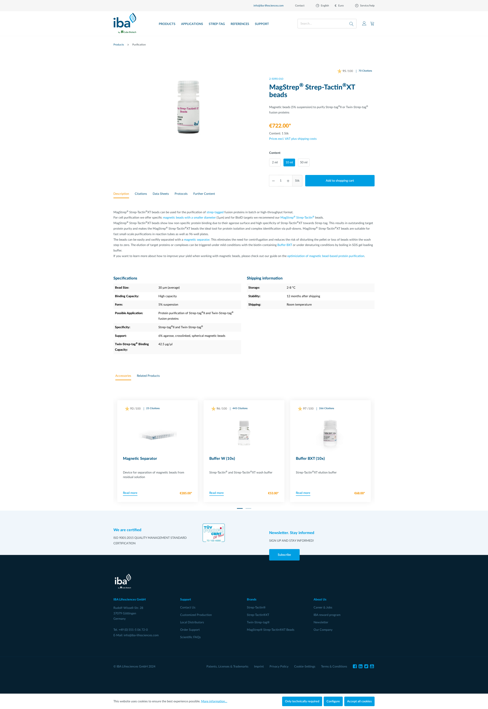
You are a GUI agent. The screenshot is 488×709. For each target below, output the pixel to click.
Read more (130, 492)
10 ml (289, 162)
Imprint (259, 666)
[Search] (351, 23)
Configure (333, 701)
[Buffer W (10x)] (244, 434)
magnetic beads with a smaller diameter (189, 217)
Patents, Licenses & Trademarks (227, 666)
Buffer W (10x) (222, 459)
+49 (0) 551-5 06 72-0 (133, 629)
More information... (214, 701)
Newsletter (321, 622)
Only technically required (302, 701)
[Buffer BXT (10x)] (330, 434)
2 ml (275, 162)
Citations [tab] (141, 193)
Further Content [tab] (204, 193)
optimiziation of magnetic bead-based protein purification (325, 256)
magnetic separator (196, 239)
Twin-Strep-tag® (258, 622)
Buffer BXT (284, 245)
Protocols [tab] (181, 193)
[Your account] (364, 23)
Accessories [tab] (123, 375)
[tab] (121, 194)
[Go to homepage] (124, 22)
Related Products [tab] (148, 375)
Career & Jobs (323, 607)
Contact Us (187, 607)
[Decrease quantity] (273, 180)
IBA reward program (327, 614)
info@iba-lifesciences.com (141, 635)
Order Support (190, 629)
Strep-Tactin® (256, 607)
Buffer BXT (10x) (310, 459)
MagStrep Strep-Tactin (297, 217)
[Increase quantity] (288, 180)
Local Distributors (192, 622)
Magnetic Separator (140, 459)
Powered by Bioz (343, 76)
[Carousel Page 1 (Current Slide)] (240, 508)
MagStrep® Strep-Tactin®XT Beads (270, 629)
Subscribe (284, 554)
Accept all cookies (359, 701)
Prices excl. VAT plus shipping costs (293, 138)
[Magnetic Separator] (157, 434)
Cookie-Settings (304, 666)
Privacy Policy (279, 666)
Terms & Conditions (334, 666)
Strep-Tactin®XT (258, 614)
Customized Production (196, 614)
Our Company (323, 629)
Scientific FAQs (190, 637)
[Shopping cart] (372, 23)
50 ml (303, 162)
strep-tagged (215, 212)
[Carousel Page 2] (248, 508)
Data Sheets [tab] (161, 193)
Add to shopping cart (340, 180)
